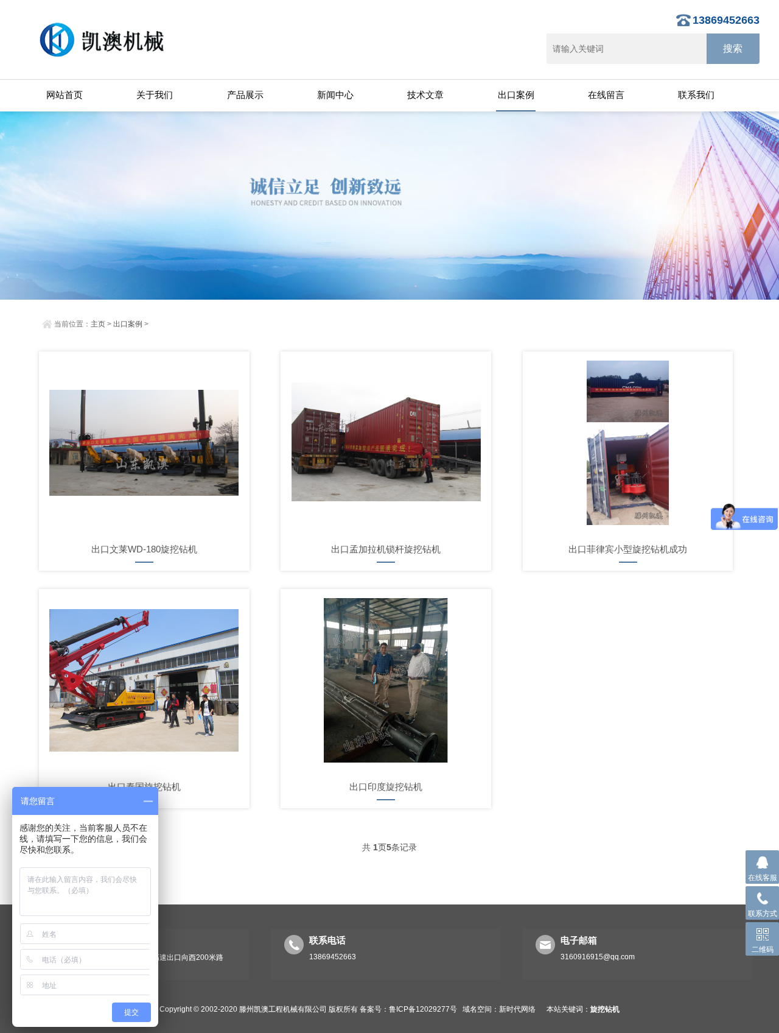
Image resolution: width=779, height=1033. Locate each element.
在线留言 (606, 95)
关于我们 (154, 95)
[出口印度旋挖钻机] (386, 680)
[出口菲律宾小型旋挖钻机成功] (628, 442)
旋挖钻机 (605, 1009)
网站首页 (64, 95)
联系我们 (696, 95)
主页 (98, 324)
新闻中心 (335, 95)
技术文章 (425, 95)
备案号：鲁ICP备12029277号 (408, 1009)
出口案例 (516, 95)
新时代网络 (517, 1009)
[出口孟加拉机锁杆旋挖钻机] (386, 442)
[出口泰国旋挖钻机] (144, 680)
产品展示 (245, 95)
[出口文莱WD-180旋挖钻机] (144, 442)
